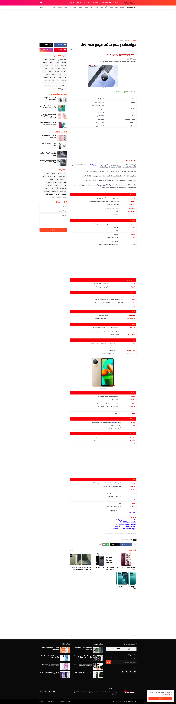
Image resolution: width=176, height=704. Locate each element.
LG (41, 65)
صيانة (53, 197)
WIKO (59, 77)
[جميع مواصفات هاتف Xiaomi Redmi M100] (98, 674)
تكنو (54, 7)
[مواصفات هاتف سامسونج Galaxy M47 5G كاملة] (62, 125)
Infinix (56, 65)
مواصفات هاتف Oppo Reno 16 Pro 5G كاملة (50, 656)
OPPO (57, 62)
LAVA (58, 80)
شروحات (71, 2)
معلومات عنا (60, 701)
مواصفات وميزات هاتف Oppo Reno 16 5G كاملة (50, 665)
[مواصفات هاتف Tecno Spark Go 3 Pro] (125, 559)
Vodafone (63, 86)
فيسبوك (46, 188)
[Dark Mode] (45, 2)
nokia (46, 65)
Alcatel (57, 71)
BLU (65, 74)
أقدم (72, 636)
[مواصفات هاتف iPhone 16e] (62, 146)
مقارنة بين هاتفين (51, 182)
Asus (52, 68)
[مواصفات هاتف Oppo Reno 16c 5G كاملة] (65, 674)
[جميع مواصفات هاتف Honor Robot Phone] (103, 559)
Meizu (44, 71)
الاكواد (64, 185)
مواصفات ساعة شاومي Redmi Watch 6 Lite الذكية (83, 656)
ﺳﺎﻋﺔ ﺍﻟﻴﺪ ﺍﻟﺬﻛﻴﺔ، (61, 179)
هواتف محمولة (108, 2)
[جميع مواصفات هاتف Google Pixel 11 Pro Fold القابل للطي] (80, 559)
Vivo (123, 540)
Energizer (52, 77)
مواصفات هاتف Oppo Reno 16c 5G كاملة (49, 673)
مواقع (57, 194)
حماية (58, 197)
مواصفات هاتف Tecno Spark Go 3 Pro (126, 568)
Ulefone (47, 80)
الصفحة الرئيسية (132, 41)
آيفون (116, 7)
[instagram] (122, 671)
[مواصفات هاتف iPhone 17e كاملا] (62, 138)
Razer (44, 83)
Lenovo (58, 68)
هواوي (96, 7)
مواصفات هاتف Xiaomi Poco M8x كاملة (83, 648)
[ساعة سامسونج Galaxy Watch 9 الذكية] (62, 100)
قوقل (75, 7)
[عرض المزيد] (100, 544)
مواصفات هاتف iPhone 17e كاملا (49, 136)
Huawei (64, 62)
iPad (65, 77)
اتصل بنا (41, 701)
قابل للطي (63, 191)
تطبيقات (78, 2)
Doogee (51, 83)
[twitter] (130, 671)
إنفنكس (86, 7)
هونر (91, 7)
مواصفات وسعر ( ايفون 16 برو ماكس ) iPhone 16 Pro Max (48, 153)
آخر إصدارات (55, 191)
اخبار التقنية (63, 188)
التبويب (88, 2)
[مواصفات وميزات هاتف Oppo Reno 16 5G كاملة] (65, 666)
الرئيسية (117, 2)
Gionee (64, 80)
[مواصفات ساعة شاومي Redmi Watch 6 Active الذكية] (98, 666)
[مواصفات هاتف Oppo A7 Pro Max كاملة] (65, 650)
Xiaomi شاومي (62, 59)
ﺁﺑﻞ (57, 188)
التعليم (64, 197)
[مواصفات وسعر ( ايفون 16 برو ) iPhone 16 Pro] (62, 162)
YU (57, 86)
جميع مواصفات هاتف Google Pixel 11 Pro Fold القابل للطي (81, 568)
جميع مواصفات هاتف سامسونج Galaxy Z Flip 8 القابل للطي (48, 115)
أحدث (134, 636)
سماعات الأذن (49, 194)
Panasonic (44, 77)
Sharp (64, 83)
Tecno (64, 68)
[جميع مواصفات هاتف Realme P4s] (125, 578)
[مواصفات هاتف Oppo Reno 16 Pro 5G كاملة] (65, 658)
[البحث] (41, 2)
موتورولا (80, 7)
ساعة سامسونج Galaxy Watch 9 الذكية (49, 98)
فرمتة (53, 173)
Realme (45, 62)
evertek (58, 83)
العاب (52, 188)
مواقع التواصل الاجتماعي (53, 185)
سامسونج (122, 7)
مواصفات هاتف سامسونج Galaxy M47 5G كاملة (48, 123)
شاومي (111, 7)
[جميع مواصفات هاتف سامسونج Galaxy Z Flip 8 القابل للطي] (62, 116)
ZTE (70, 7)
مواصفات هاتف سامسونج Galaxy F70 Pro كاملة (48, 106)
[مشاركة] (71, 49)
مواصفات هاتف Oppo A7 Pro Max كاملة (50, 648)
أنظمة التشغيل (62, 182)
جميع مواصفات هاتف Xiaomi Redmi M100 (83, 673)
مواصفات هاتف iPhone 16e (49, 144)
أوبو (106, 7)
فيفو (101, 7)
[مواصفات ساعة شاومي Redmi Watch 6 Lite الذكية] (98, 658)
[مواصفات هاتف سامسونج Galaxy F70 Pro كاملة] (62, 108)
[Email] (104, 544)
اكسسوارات (47, 191)
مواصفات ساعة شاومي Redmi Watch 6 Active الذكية (83, 665)
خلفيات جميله (51, 176)
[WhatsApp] (107, 544)
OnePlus (60, 7)
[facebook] (134, 671)
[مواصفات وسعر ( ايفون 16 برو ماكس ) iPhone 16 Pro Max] (62, 154)
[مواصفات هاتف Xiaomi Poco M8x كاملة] (98, 650)
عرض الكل (72, 550)
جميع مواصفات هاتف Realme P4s (127, 587)
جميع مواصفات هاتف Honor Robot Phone (105, 568)
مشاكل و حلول (62, 176)
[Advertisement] (88, 24)
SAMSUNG (52, 59)
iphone (51, 71)
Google (48, 74)
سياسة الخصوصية (50, 701)
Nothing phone (62, 89)
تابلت (44, 176)
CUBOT (47, 86)
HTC (60, 74)
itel (54, 89)
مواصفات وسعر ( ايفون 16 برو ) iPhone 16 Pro (48, 161)
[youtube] (126, 671)
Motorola (63, 65)
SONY (46, 68)
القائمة (96, 2)
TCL (53, 80)
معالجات (64, 194)
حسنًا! (160, 698)
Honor (51, 62)
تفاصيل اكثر (165, 694)
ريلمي (65, 7)
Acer (52, 86)
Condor (54, 74)
